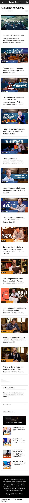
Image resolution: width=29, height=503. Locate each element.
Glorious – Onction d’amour (13, 35)
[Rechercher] (27, 2)
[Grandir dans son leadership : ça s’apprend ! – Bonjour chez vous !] (7, 442)
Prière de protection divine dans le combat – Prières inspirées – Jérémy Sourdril (13, 281)
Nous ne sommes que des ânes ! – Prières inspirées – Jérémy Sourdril (13, 70)
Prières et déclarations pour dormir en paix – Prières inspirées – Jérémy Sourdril (13, 369)
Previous (6, 380)
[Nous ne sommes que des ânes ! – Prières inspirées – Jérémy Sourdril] (14, 55)
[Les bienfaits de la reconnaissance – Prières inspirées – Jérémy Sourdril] (14, 146)
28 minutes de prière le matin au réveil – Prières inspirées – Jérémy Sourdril (14, 340)
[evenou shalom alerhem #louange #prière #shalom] (14, 420)
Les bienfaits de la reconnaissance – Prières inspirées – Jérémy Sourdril (13, 161)
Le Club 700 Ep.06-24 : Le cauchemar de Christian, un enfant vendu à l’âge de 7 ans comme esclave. (19, 453)
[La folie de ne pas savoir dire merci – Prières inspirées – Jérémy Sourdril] (14, 116)
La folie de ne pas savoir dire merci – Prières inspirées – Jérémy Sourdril (14, 131)
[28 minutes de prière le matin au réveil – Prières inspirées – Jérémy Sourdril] (14, 325)
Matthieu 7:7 (6, 396)
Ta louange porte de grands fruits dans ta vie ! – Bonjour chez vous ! (19, 463)
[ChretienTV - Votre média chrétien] (14, 2)
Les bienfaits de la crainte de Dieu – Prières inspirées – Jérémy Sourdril (14, 220)
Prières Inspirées (7, 65)
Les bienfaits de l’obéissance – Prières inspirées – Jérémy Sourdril (14, 190)
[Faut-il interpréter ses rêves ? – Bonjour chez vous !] (7, 431)
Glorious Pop (6, 32)
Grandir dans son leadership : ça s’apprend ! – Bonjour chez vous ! (19, 440)
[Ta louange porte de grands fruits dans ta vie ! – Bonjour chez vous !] (7, 465)
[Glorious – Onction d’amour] (14, 22)
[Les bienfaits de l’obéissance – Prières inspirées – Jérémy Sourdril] (14, 175)
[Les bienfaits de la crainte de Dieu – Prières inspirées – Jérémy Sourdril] (14, 205)
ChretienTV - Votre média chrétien (11, 500)
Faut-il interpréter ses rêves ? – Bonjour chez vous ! (19, 429)
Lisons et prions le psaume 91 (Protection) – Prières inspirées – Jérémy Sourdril (14, 310)
